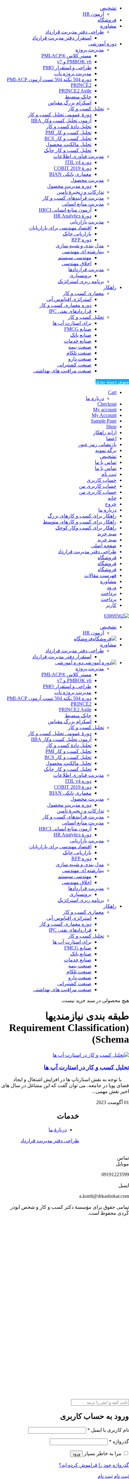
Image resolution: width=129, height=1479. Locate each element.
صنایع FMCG (77, 329)
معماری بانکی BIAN (70, 174)
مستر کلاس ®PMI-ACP (66, 55)
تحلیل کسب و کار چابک (67, 150)
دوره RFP (81, 239)
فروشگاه (107, 20)
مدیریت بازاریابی (87, 221)
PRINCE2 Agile (75, 90)
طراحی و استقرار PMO (67, 67)
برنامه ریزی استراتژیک (81, 281)
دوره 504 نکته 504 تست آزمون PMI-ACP (49, 79)
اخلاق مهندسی (76, 263)
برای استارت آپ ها (72, 323)
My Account (104, 415)
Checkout (106, 404)
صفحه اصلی (103, 545)
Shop (111, 426)
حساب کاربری (101, 480)
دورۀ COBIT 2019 (72, 168)
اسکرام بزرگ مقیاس (69, 102)
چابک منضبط (78, 96)
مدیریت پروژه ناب (72, 73)
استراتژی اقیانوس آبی (68, 299)
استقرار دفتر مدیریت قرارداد (61, 37)
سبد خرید (106, 533)
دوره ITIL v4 (78, 162)
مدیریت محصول (87, 180)
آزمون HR (93, 14)
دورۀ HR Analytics (72, 215)
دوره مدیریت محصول (69, 186)
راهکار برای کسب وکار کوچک (85, 527)
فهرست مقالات (100, 575)
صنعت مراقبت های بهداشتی (62, 370)
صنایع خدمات (77, 341)
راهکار (109, 287)
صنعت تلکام (78, 352)
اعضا (111, 438)
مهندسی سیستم (74, 257)
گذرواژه (119, 1441)
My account (104, 409)
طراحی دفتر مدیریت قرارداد (74, 31)
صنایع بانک (80, 335)
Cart (112, 392)
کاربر (111, 605)
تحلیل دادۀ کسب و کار (68, 126)
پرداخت (108, 593)
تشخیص (108, 8)
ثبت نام (108, 474)
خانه (112, 498)
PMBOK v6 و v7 (74, 61)
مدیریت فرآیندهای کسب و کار (73, 198)
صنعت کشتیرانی (74, 364)
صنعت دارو (79, 358)
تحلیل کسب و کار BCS (67, 138)
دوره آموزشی (102, 43)
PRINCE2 (81, 85)
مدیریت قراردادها (86, 269)
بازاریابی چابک (77, 233)
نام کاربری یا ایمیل (108, 1430)
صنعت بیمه (79, 347)
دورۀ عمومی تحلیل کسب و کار (59, 114)
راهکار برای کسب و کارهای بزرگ (82, 515)
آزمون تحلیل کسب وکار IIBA (61, 120)
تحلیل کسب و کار (86, 108)
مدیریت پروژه (89, 49)
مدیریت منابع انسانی (83, 204)
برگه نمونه (105, 450)
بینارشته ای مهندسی (83, 251)
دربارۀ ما (58, 1129)
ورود (111, 587)
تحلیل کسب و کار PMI (68, 132)
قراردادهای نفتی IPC (70, 311)
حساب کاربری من (97, 486)
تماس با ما (105, 462)
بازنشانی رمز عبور (97, 444)
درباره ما (95, 398)
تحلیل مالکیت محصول (68, 144)
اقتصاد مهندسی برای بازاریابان (60, 227)
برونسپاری (80, 275)
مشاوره (108, 26)
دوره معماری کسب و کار (65, 305)
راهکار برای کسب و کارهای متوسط (79, 521)
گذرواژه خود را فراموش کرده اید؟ (94, 1465)
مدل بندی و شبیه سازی (80, 245)
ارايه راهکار (104, 432)
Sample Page (103, 421)
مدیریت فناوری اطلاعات (78, 156)
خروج (110, 504)
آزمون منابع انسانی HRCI (65, 210)
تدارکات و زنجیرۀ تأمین (80, 192)
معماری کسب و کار (83, 293)
